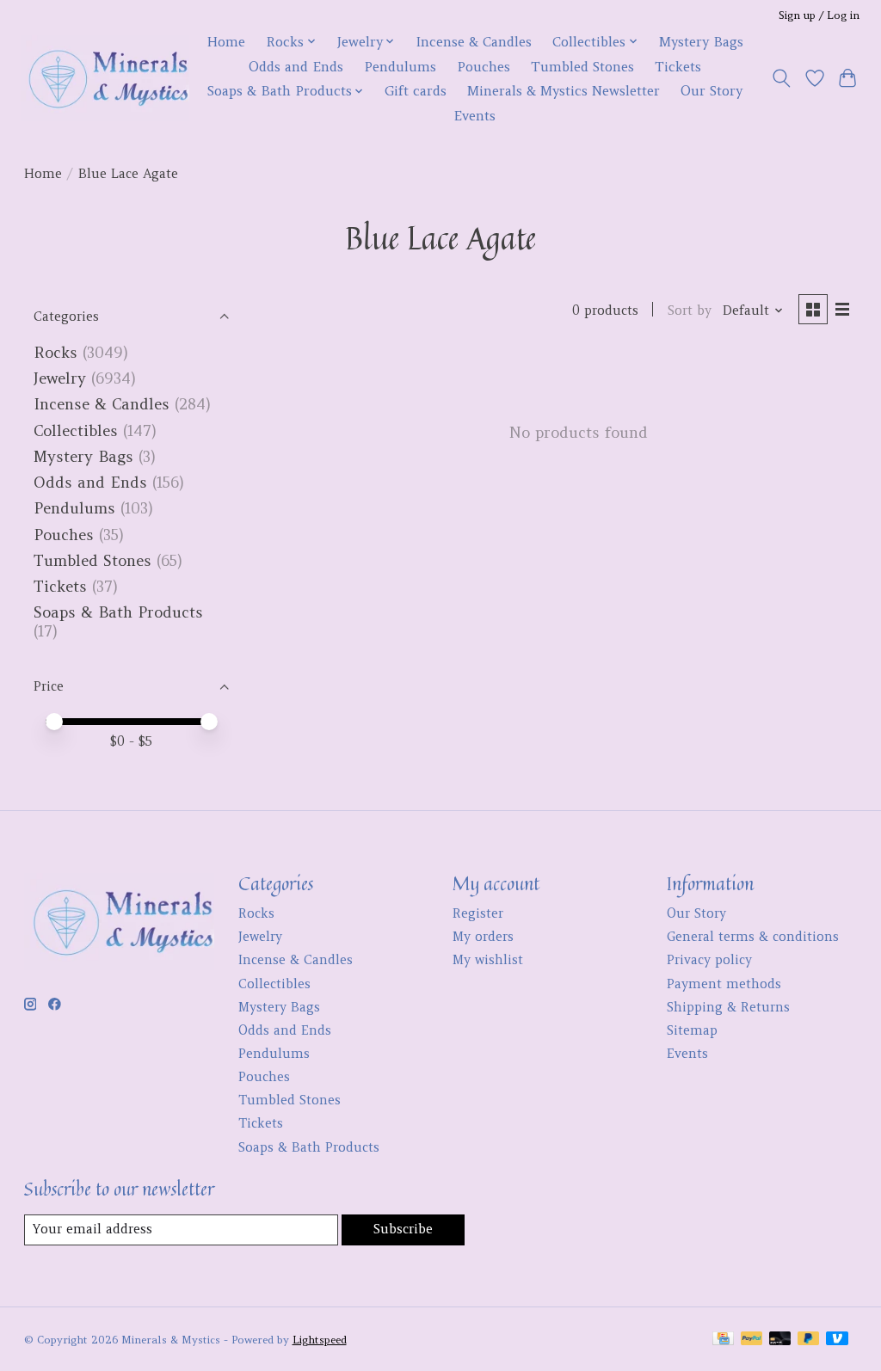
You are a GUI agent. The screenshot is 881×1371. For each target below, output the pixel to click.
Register (478, 913)
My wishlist (488, 960)
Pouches (483, 66)
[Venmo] (837, 1339)
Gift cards (416, 91)
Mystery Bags (701, 42)
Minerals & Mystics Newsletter (563, 91)
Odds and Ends (296, 66)
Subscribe (403, 1229)
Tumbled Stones (582, 66)
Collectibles (76, 430)
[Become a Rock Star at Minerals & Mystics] (105, 78)
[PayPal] (752, 1339)
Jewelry (60, 378)
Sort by (690, 310)
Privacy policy (709, 960)
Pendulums (400, 66)
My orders (483, 936)
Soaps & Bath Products (118, 612)
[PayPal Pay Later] (809, 1339)
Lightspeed (320, 1339)
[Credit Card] (723, 1339)
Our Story (711, 91)
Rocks (55, 352)
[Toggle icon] (780, 78)
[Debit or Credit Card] (780, 1339)
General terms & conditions (753, 936)
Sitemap (692, 1030)
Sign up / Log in (819, 15)
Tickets (678, 66)
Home (225, 42)
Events (474, 116)
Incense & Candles (474, 42)
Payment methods (724, 984)
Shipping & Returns (728, 1007)
